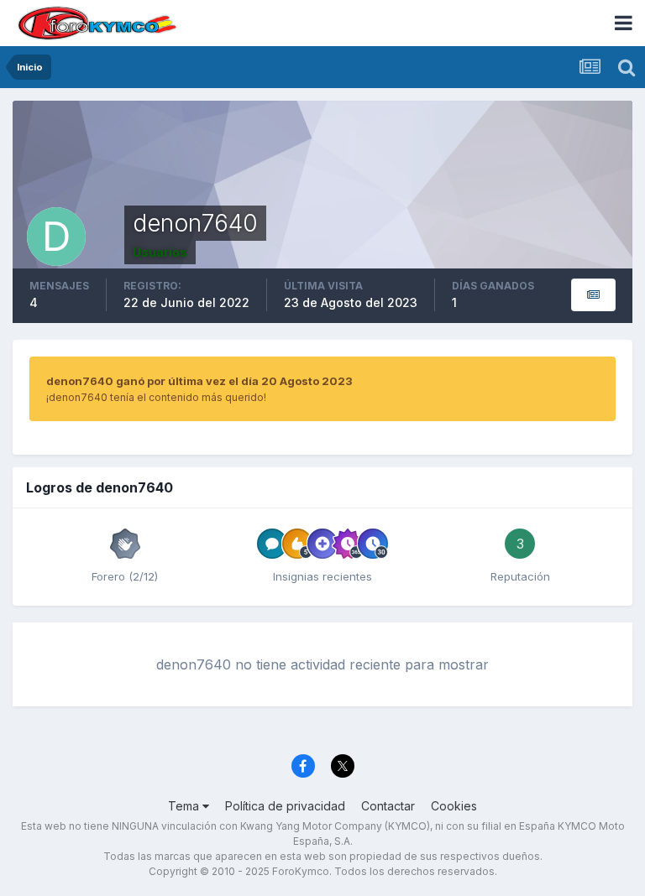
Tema (185, 806)
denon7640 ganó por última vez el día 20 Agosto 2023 (199, 381)
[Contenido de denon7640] (593, 295)
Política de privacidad (285, 806)
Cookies (454, 806)
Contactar (388, 806)
